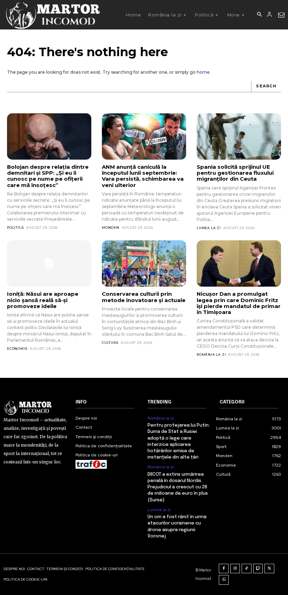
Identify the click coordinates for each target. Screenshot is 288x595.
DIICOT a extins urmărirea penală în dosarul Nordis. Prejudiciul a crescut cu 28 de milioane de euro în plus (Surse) (178, 487)
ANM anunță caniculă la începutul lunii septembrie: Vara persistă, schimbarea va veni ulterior (143, 175)
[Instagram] (235, 569)
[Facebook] (224, 569)
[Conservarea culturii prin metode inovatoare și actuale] (144, 263)
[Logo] (53, 14)
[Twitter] (269, 569)
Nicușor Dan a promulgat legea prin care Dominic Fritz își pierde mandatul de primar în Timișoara (239, 302)
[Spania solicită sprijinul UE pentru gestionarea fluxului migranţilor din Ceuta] (239, 136)
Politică (15, 227)
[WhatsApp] (224, 580)
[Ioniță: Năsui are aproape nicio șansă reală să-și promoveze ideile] (49, 263)
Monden (110, 227)
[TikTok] (246, 569)
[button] (259, 14)
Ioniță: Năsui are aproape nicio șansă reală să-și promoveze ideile (42, 299)
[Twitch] (258, 569)
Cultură (110, 343)
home (203, 72)
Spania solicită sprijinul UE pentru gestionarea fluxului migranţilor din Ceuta (235, 172)
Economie (17, 348)
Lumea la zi (209, 228)
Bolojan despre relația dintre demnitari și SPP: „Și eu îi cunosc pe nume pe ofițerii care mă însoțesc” (48, 175)
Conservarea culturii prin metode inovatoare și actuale (143, 296)
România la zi (211, 354)
